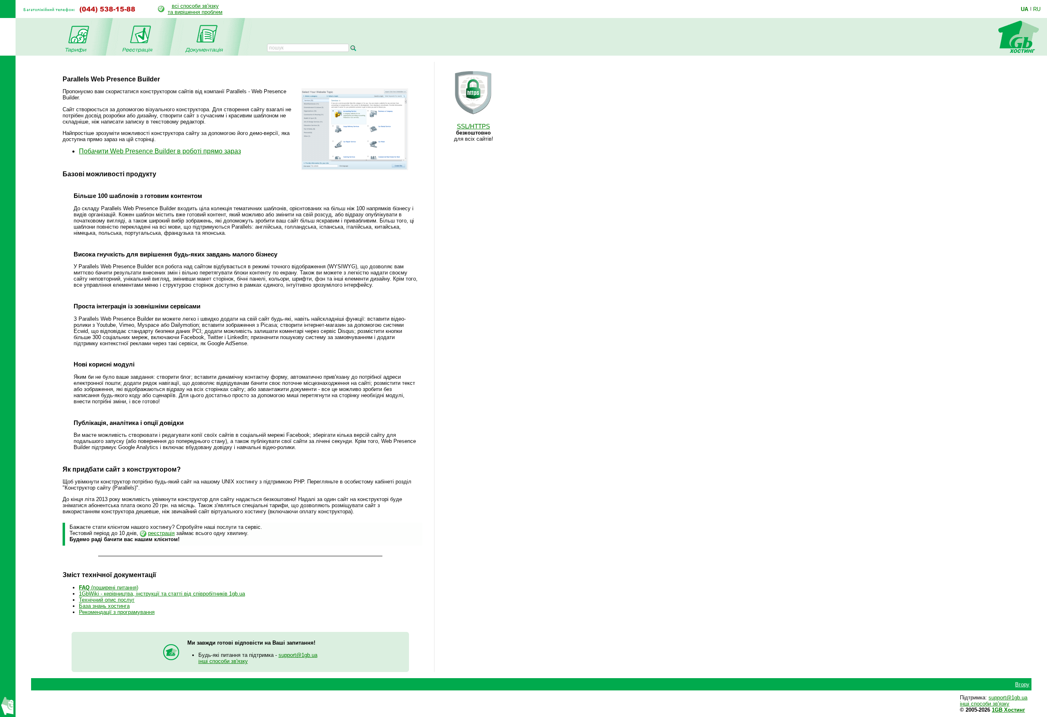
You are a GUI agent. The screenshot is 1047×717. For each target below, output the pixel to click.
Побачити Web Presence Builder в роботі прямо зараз (160, 151)
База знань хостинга (104, 606)
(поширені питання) (108, 587)
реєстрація (161, 533)
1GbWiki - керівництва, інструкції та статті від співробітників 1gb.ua (162, 594)
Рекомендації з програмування (117, 612)
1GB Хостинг (1008, 710)
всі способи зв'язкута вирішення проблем (195, 9)
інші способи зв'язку (223, 661)
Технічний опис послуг (107, 600)
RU (1036, 9)
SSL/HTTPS (473, 126)
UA (1024, 9)
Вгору (1022, 684)
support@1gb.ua (298, 655)
